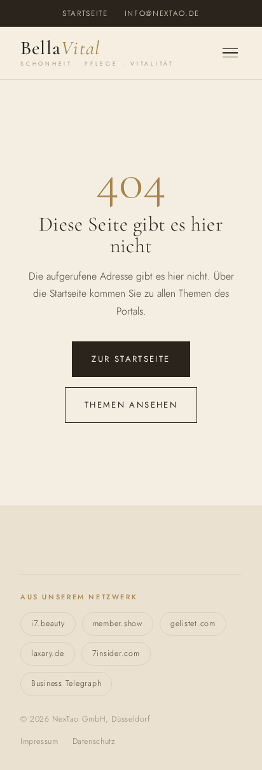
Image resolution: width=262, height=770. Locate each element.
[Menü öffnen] (230, 53)
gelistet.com (193, 623)
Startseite (85, 13)
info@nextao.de (162, 13)
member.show (117, 623)
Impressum (39, 741)
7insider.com (116, 653)
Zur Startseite (131, 359)
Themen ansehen (131, 405)
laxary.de (47, 653)
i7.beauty (48, 623)
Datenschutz (94, 741)
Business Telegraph (66, 683)
